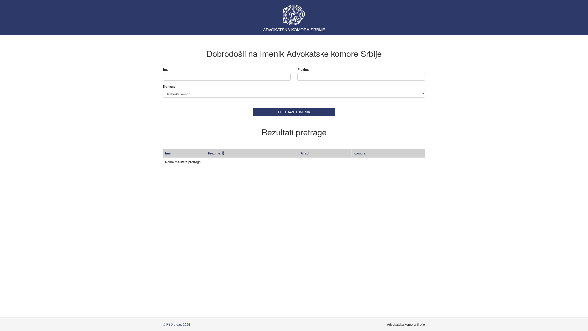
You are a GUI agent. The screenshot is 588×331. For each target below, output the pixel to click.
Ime (166, 69)
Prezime (303, 69)
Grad (305, 153)
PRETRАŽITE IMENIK (294, 112)
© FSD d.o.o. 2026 (176, 324)
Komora (169, 86)
